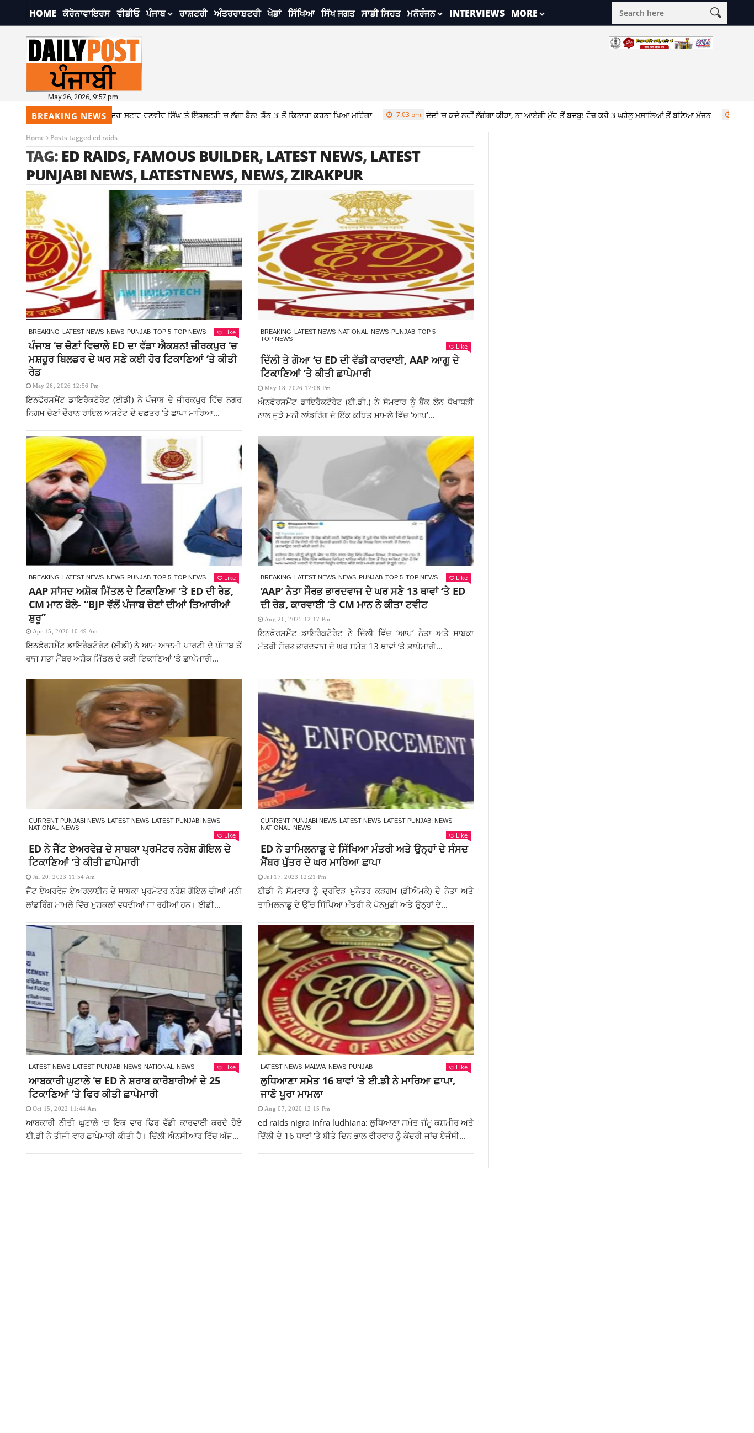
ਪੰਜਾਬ (156, 13)
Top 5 (162, 331)
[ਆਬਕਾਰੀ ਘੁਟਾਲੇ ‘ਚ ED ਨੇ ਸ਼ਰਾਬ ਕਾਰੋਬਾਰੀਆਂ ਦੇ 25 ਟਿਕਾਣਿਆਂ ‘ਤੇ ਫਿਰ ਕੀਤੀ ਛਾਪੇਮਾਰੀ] (134, 990)
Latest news (83, 331)
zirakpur (327, 174)
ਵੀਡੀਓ (128, 13)
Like (230, 332)
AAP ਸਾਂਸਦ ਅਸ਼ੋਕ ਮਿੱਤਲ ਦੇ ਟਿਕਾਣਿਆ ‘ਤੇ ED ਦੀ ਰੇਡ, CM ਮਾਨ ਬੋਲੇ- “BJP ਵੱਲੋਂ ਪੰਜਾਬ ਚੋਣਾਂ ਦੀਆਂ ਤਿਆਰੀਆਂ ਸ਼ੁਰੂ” (131, 604)
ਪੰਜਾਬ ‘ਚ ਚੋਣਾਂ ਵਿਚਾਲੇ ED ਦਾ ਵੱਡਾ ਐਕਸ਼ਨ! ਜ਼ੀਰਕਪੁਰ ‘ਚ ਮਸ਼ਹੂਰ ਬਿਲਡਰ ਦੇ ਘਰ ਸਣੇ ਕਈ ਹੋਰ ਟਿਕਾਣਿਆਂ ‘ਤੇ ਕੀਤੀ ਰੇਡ (133, 359)
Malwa (315, 1066)
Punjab (139, 331)
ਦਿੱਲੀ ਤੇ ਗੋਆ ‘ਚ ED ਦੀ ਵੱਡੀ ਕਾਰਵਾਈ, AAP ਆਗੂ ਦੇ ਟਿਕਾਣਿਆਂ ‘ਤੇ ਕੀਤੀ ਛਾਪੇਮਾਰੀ (360, 366)
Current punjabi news (67, 820)
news (262, 174)
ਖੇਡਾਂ (275, 13)
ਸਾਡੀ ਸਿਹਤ (381, 13)
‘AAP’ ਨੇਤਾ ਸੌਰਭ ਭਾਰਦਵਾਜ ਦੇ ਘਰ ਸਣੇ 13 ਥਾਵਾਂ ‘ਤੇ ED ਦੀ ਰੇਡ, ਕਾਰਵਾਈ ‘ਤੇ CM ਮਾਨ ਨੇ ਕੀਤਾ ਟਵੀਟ (363, 597)
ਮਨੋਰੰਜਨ (421, 13)
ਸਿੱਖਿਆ (301, 13)
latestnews (186, 174)
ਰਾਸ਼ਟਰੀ (193, 13)
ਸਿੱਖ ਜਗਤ (338, 13)
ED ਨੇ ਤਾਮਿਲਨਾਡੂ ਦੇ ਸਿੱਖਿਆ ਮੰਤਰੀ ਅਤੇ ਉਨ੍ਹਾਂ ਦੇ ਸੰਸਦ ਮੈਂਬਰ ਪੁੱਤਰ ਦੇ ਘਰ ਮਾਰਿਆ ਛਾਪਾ (364, 855)
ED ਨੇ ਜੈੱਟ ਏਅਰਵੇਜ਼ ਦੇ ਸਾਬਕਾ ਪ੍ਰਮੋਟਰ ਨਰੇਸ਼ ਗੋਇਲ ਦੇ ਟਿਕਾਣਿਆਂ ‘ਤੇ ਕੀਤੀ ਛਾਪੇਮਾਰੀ (130, 855)
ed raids (93, 156)
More (524, 13)
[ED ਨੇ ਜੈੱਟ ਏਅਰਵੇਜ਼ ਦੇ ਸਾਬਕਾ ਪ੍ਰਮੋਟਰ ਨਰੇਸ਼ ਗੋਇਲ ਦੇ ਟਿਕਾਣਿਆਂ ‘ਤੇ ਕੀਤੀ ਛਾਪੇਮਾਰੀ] (134, 744)
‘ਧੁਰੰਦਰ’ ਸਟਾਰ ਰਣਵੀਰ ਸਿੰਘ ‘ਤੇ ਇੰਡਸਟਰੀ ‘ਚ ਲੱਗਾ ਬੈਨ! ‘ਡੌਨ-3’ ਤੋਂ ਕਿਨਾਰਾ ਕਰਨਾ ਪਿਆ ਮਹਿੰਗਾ (192, 115)
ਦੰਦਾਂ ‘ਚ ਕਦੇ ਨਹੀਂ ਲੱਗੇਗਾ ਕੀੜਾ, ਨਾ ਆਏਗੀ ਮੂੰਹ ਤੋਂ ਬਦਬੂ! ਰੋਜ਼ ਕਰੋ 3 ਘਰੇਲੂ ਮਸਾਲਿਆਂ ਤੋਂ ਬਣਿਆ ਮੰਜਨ (525, 115)
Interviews (477, 13)
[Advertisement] (377, 1245)
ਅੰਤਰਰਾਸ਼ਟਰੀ (237, 13)
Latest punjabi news (186, 820)
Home (42, 13)
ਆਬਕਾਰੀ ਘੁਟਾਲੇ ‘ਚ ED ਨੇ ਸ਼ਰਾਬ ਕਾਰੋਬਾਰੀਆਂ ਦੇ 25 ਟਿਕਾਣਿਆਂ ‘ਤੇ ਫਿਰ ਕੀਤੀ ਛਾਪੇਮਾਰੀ (124, 1087)
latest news (314, 156)
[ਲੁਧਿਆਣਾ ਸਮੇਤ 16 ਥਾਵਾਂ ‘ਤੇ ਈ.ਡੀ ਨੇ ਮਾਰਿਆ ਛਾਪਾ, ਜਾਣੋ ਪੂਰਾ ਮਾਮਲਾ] (366, 990)
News (115, 331)
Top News (190, 331)
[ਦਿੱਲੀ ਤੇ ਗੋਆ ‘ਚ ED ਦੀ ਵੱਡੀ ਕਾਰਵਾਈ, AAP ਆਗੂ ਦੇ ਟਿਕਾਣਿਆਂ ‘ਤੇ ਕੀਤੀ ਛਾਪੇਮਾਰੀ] (366, 255)
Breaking (44, 331)
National (353, 331)
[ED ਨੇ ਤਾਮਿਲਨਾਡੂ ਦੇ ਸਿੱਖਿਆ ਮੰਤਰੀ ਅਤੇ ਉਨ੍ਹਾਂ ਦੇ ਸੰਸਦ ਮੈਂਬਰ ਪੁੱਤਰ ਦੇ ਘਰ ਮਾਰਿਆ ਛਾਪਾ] (366, 744)
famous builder (196, 156)
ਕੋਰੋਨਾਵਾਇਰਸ (86, 13)
